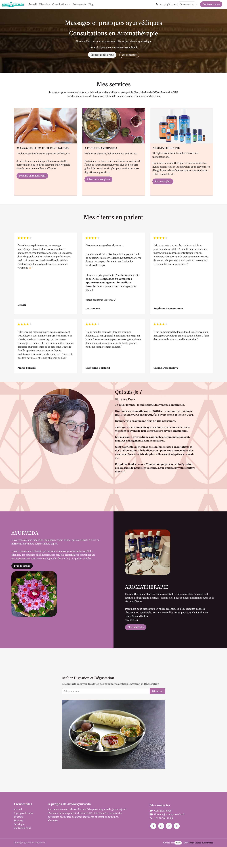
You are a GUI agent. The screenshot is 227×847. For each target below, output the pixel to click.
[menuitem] (32, 4)
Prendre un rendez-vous (32, 175)
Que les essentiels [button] (183, 842)
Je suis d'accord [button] (203, 842)
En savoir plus (163, 181)
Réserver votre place (98, 179)
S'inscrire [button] (157, 691)
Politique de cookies (130, 841)
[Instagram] (169, 826)
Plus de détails (22, 565)
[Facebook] (153, 826)
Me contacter (129, 54)
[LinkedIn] (161, 826)
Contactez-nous (211, 4)
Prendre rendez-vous (102, 54)
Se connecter (187, 4)
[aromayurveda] (177, 826)
